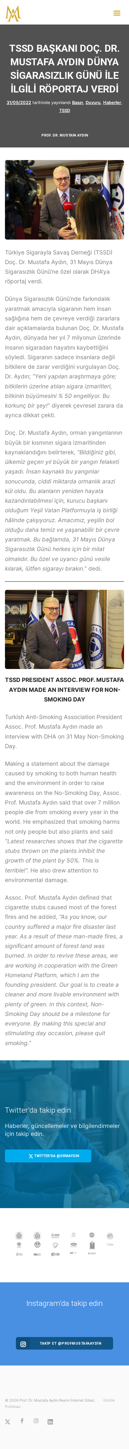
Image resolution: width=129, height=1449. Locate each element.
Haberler (112, 102)
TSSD (64, 110)
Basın (77, 102)
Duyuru (93, 102)
